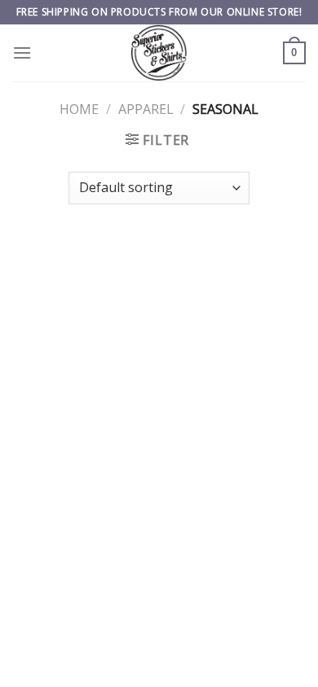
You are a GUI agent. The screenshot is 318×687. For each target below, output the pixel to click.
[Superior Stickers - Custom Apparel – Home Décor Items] (159, 52)
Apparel (146, 109)
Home (79, 109)
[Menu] (22, 52)
